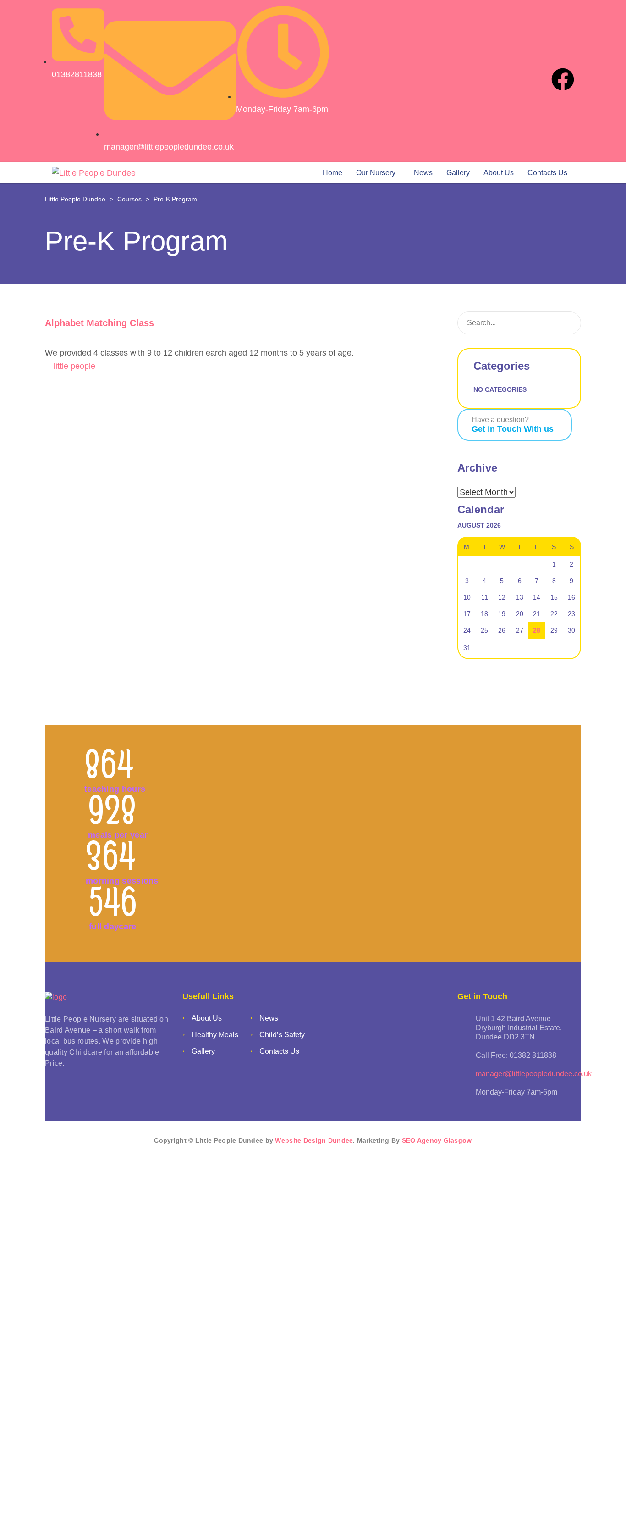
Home (332, 173)
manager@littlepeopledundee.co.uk (534, 1074)
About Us (498, 173)
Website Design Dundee (314, 1140)
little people (74, 366)
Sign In (93, 1503)
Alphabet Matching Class (99, 323)
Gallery (458, 173)
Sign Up (64, 1503)
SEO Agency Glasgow (437, 1140)
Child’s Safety (282, 1035)
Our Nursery (375, 173)
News (423, 173)
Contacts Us (547, 173)
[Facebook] (562, 79)
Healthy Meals (215, 1035)
